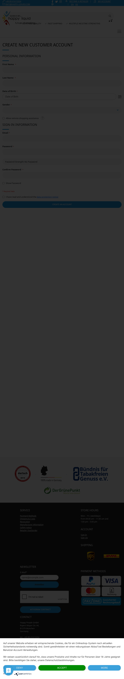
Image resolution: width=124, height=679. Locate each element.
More (104, 667)
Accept (62, 667)
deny (19, 667)
